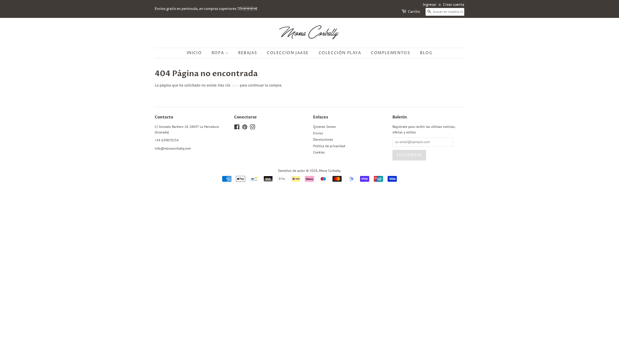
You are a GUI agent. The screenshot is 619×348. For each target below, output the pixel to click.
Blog (426, 53)
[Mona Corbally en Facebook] (237, 128)
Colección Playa (340, 53)
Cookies (319, 152)
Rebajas (247, 53)
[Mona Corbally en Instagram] (252, 128)
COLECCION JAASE (288, 53)
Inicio (194, 53)
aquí (235, 85)
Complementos (390, 53)
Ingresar (429, 4)
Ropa (218, 53)
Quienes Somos (324, 126)
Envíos (318, 133)
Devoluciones (323, 139)
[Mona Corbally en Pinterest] (244, 128)
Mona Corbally (329, 170)
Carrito (414, 11)
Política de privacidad (329, 146)
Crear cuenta (453, 4)
